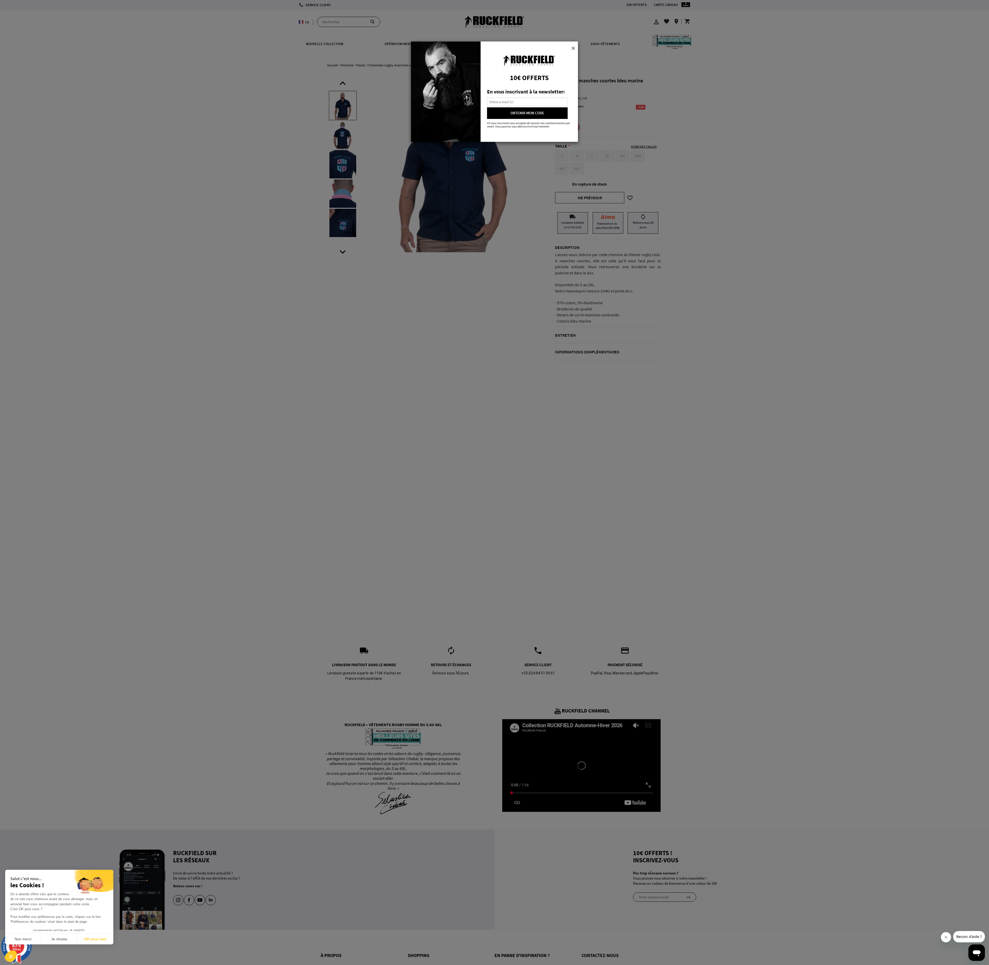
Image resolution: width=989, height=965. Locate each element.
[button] (11, 956)
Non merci (23, 939)
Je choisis (59, 939)
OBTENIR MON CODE (527, 112)
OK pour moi (95, 939)
